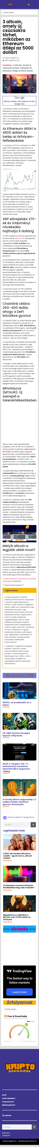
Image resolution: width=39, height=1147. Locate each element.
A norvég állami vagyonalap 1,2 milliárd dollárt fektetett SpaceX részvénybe (19, 802)
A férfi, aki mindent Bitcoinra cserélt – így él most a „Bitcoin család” (17, 855)
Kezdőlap (7, 65)
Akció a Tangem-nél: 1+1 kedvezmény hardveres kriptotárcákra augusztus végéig (16, 767)
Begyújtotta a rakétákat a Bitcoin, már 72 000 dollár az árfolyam (16, 917)
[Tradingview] (19, 982)
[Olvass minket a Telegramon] (5, 818)
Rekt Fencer (20, 238)
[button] (28, 4)
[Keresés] (33, 824)
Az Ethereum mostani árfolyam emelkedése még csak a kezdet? (18, 886)
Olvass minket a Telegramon (20, 817)
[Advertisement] (19, 423)
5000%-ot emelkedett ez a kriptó (17, 703)
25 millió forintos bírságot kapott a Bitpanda (16, 734)
